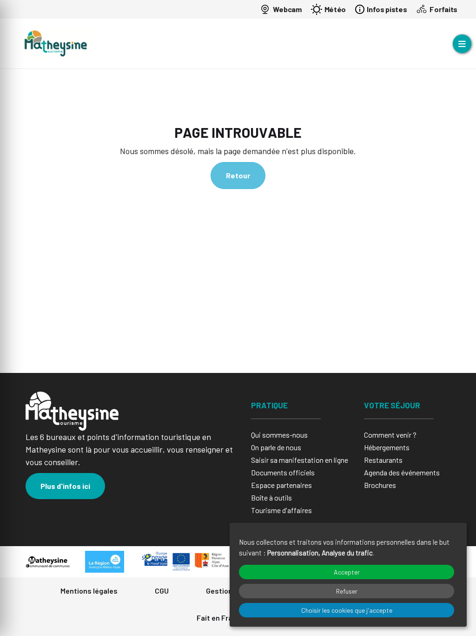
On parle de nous (276, 447)
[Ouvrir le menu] (462, 43)
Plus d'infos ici (65, 485)
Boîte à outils (271, 497)
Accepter (347, 572)
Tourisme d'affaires (281, 510)
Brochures (380, 484)
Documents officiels (283, 472)
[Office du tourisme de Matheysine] (56, 43)
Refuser (346, 591)
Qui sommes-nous (279, 434)
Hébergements (387, 447)
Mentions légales (89, 590)
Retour (238, 175)
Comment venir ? (390, 434)
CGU (162, 590)
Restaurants (383, 459)
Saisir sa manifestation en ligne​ (299, 459)
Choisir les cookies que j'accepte (346, 610)
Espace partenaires (281, 484)
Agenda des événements (402, 472)
